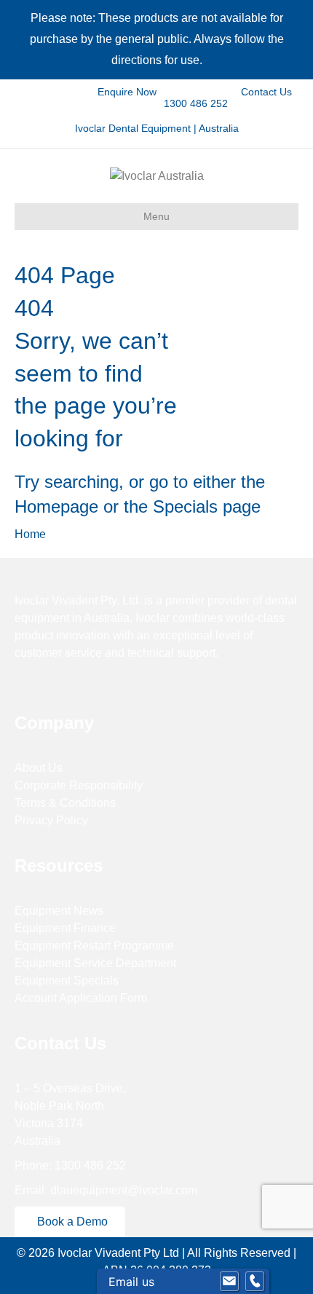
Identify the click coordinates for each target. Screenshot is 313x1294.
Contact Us (265, 92)
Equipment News (59, 910)
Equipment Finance (65, 928)
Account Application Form (81, 998)
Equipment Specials (67, 980)
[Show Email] (229, 1281)
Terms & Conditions (65, 803)
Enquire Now (127, 92)
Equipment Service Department (95, 963)
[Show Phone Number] (254, 1281)
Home (30, 534)
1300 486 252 (194, 103)
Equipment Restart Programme (94, 945)
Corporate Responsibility (79, 785)
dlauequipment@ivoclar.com (123, 1190)
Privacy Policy (51, 820)
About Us (39, 768)
